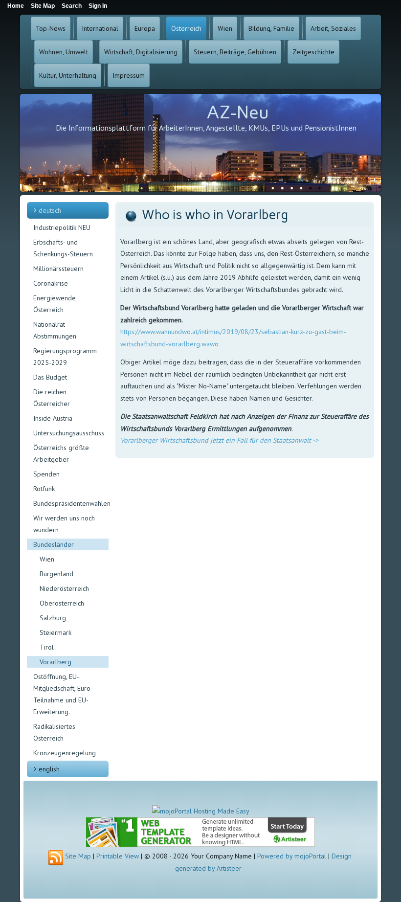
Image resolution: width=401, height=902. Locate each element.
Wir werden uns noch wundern (64, 524)
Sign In (98, 5)
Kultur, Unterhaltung (67, 75)
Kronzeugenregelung (64, 752)
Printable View (117, 856)
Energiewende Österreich (54, 303)
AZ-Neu (237, 112)
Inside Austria (52, 418)
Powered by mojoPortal (291, 856)
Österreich (186, 28)
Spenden (46, 474)
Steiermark (55, 632)
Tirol (47, 647)
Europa (144, 28)
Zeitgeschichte (313, 51)
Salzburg (53, 617)
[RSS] (56, 858)
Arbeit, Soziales (333, 28)
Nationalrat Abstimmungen (54, 330)
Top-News (51, 28)
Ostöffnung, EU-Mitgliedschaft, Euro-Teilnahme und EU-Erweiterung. (63, 694)
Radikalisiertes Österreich (54, 732)
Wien (225, 28)
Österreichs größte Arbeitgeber (61, 453)
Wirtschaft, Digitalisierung (141, 51)
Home (15, 5)
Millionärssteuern (58, 268)
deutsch (50, 210)
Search (72, 5)
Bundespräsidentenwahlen (71, 503)
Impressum (128, 75)
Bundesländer (53, 544)
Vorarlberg (55, 661)
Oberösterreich (62, 603)
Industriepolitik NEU (61, 227)
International (100, 28)
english (49, 769)
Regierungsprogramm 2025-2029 (65, 356)
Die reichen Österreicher (51, 397)
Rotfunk (44, 488)
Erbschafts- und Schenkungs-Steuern (63, 248)
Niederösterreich (64, 588)
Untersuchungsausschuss (68, 432)
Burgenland (56, 573)
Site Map (78, 856)
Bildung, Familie (271, 28)
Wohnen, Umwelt (63, 51)
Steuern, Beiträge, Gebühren (235, 51)
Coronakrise (50, 283)
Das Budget (50, 377)
